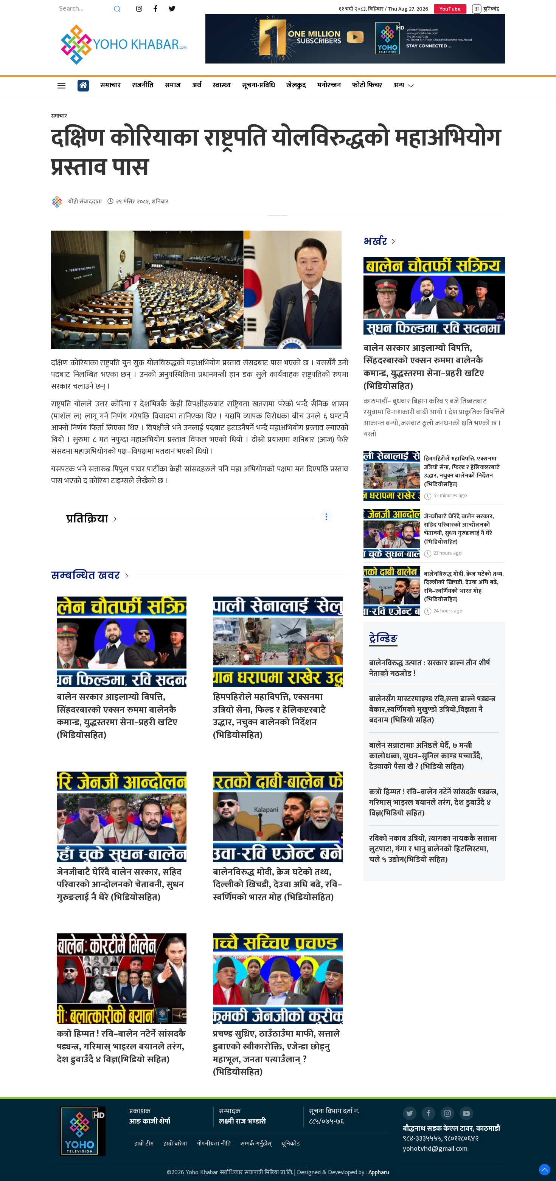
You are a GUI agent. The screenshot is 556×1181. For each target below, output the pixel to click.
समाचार (110, 85)
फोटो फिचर (367, 85)
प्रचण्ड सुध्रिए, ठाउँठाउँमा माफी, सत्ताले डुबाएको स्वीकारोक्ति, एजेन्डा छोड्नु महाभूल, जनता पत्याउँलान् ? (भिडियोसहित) (276, 1053)
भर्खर (376, 241)
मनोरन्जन (329, 85)
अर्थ (196, 85)
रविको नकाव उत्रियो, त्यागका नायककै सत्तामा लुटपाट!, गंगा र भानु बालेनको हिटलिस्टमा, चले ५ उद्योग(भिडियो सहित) (433, 849)
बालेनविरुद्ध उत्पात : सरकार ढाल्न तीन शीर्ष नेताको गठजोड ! (429, 668)
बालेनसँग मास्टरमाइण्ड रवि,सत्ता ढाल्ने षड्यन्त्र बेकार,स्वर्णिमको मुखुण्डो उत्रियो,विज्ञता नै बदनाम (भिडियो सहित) (432, 710)
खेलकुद (296, 85)
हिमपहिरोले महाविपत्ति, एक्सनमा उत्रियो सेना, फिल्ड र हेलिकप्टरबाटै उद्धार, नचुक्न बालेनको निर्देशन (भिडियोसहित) (269, 716)
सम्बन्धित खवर (85, 575)
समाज (173, 85)
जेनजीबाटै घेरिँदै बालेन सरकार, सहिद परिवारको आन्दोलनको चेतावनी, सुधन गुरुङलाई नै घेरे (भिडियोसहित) (120, 885)
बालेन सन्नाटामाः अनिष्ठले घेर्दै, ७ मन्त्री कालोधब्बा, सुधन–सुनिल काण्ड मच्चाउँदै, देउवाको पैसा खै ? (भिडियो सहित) (425, 756)
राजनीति (143, 85)
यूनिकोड (290, 1144)
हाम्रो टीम (144, 1144)
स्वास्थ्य (222, 85)
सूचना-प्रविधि (258, 85)
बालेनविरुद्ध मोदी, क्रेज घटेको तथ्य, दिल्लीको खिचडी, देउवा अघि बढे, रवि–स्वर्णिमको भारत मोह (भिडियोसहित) (277, 885)
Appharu (378, 1172)
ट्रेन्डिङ (383, 638)
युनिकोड (491, 9)
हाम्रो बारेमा (175, 1144)
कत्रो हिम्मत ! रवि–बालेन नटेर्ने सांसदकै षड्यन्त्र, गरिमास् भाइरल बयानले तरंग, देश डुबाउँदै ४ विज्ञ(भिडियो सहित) (121, 1046)
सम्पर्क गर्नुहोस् (256, 1144)
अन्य (398, 85)
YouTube (450, 9)
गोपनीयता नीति (214, 1144)
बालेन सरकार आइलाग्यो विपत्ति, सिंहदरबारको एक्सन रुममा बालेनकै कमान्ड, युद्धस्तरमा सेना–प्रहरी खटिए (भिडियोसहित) (117, 716)
